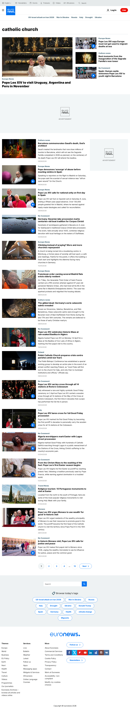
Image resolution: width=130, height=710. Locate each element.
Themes (5, 643)
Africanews (27, 676)
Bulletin (26, 651)
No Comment (104, 68)
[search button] (79, 3)
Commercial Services (53, 651)
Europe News (8, 79)
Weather (26, 655)
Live (124, 10)
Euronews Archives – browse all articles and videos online (11, 692)
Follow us (27, 662)
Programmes (7, 683)
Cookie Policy (50, 658)
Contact (48, 669)
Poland (41, 352)
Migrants (65, 618)
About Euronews (51, 648)
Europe (4, 648)
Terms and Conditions (54, 655)
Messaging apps (30, 669)
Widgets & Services (31, 672)
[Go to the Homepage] (10, 10)
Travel (4, 672)
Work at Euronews (52, 672)
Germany (54, 612)
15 (75, 566)
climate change (85, 612)
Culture (4, 676)
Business (5, 655)
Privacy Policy (50, 662)
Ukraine (98, 17)
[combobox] (92, 3)
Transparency (50, 665)
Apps (25, 665)
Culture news (105, 53)
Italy (81, 17)
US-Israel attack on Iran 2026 (41, 17)
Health (68, 612)
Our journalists (7, 686)
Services (26, 643)
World (4, 651)
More (47, 643)
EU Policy (5, 658)
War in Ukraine (62, 17)
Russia (74, 17)
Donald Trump (85, 606)
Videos (4, 679)
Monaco (41, 509)
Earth (4, 662)
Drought (89, 17)
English (7, 3)
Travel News (43, 486)
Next (84, 566)
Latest (25, 658)
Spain (40, 612)
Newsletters (75, 660)
